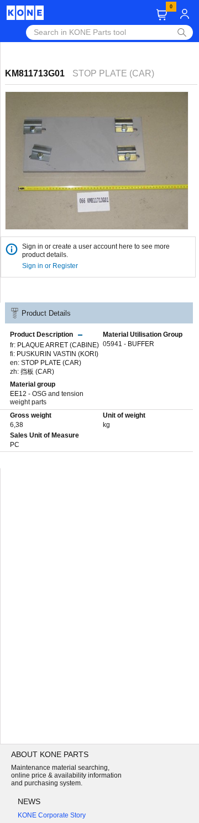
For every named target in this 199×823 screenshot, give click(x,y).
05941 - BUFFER (128, 344)
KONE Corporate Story (52, 815)
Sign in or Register (51, 266)
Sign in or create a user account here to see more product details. (96, 251)
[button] (161, 14)
